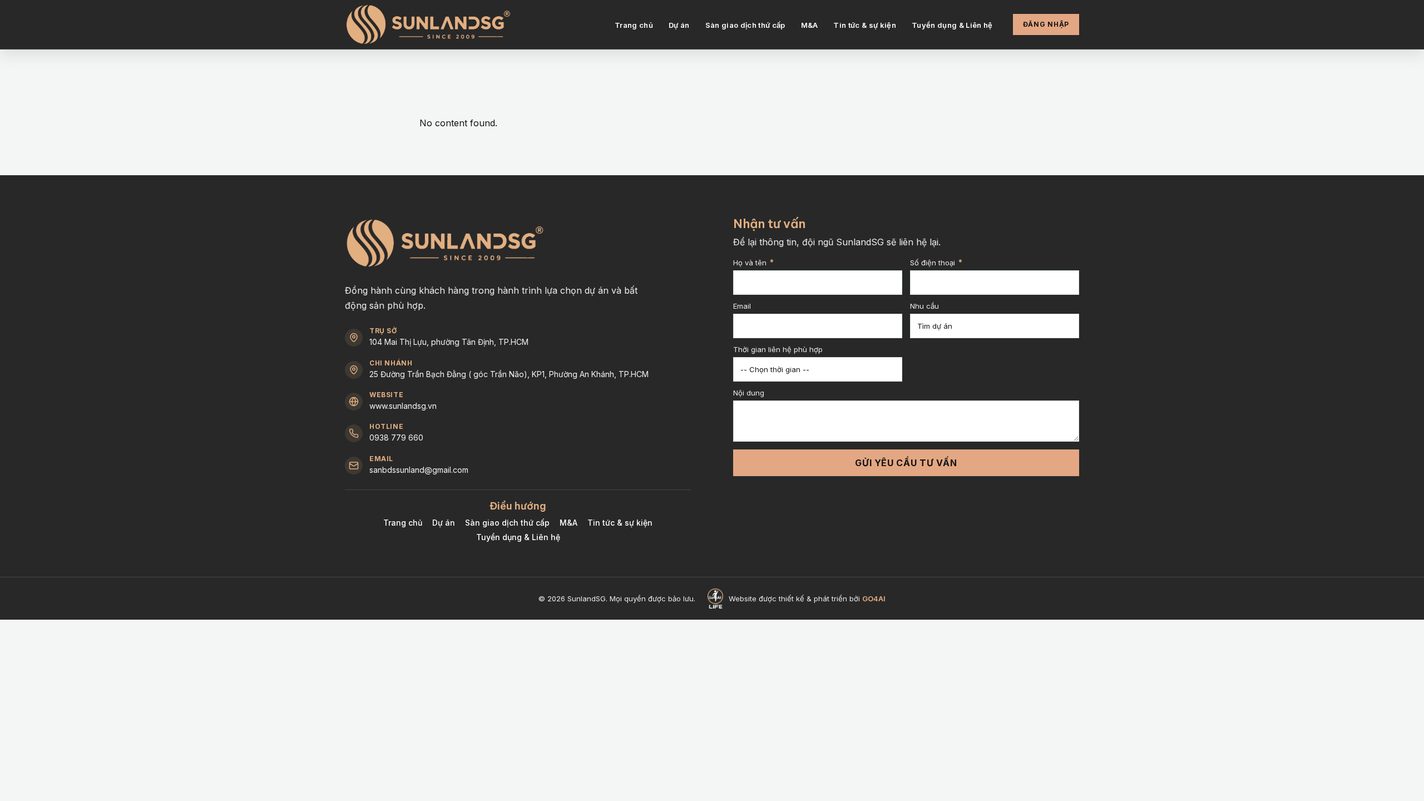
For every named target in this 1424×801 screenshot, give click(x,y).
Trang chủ (634, 25)
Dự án (679, 25)
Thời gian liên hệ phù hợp (778, 350)
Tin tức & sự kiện (864, 25)
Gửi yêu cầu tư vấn (906, 462)
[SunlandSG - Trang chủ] (428, 24)
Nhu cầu (924, 306)
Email (742, 306)
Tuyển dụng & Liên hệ (952, 25)
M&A (809, 25)
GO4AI (874, 598)
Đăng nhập (1046, 24)
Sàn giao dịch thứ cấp (745, 25)
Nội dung (748, 393)
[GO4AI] (715, 599)
